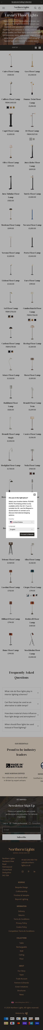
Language (12, 526)
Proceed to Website (27, 534)
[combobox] (16, 522)
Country (11, 519)
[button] (34, 494)
